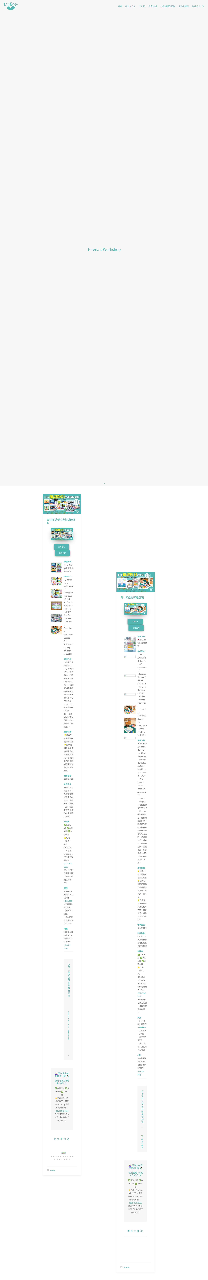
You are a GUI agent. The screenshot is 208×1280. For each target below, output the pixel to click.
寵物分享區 (184, 6)
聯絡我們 (196, 6)
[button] (62, 786)
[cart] (203, 6)
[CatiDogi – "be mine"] (11, 6)
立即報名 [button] (61, 829)
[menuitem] (119, 6)
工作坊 (142, 6)
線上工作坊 (130, 6)
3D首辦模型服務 (167, 6)
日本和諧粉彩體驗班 (132, 879)
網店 (120, 6)
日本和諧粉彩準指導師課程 (61, 802)
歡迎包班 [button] (62, 835)
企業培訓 (153, 6)
